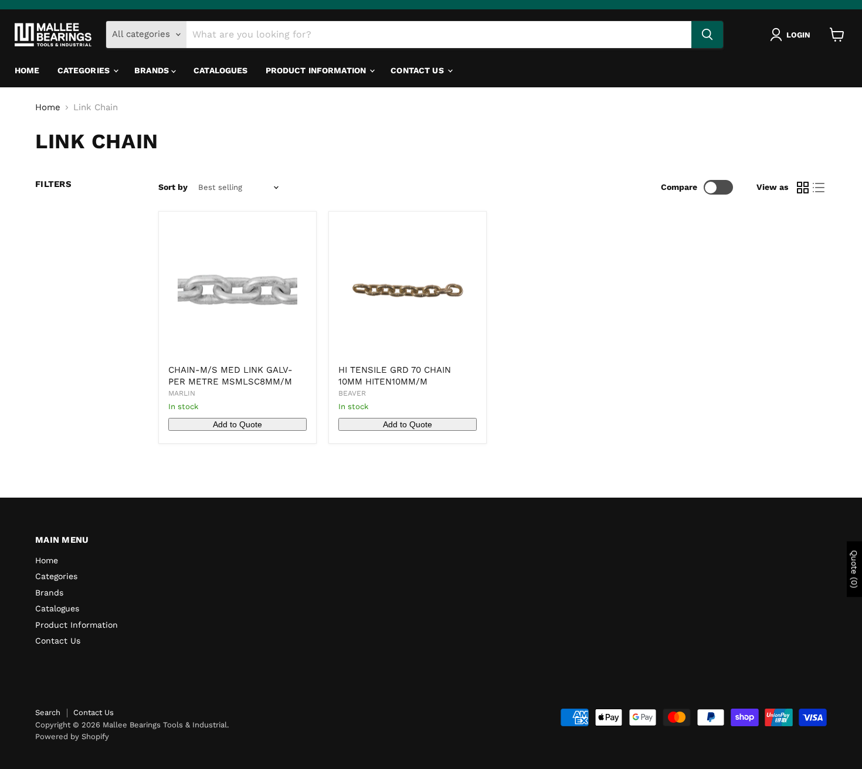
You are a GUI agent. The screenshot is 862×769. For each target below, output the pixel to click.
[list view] (819, 187)
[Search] (707, 34)
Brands (152, 70)
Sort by (173, 187)
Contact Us (418, 70)
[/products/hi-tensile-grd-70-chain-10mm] (407, 290)
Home (27, 70)
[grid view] (803, 187)
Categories (85, 70)
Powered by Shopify (72, 736)
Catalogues (220, 70)
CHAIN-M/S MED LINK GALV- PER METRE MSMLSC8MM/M (230, 376)
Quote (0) (854, 569)
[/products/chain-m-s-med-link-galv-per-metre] (237, 290)
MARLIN (181, 393)
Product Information (317, 70)
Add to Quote (237, 424)
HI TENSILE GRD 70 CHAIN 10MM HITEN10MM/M (394, 376)
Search (47, 712)
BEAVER (352, 393)
